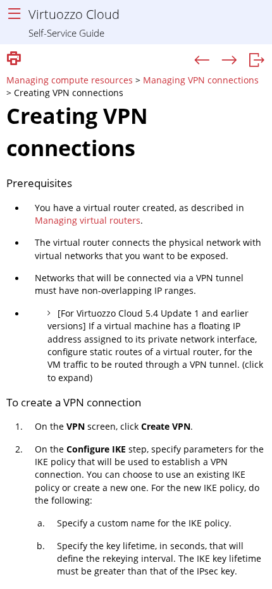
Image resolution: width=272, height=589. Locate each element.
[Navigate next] (229, 61)
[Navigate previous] (202, 61)
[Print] (14, 59)
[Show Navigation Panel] (14, 14)
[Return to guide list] (256, 61)
